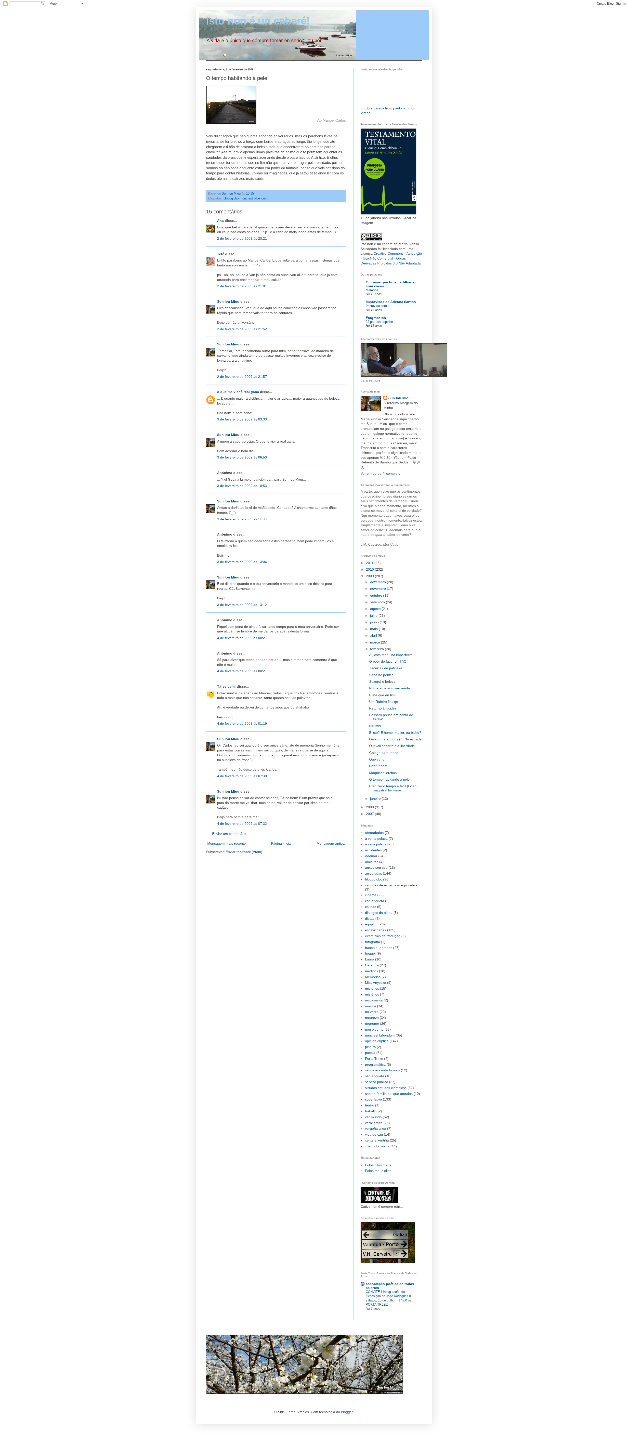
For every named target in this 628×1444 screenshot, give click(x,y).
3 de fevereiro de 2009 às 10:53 (242, 486)
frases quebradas (378, 948)
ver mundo (373, 1117)
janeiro (376, 799)
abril (374, 635)
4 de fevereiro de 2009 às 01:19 (242, 723)
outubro (376, 595)
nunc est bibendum (254, 198)
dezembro (378, 582)
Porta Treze (374, 1059)
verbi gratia (373, 1123)
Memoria (372, 290)
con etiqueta (374, 901)
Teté (220, 254)
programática (375, 1064)
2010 (370, 569)
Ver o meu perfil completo (380, 473)
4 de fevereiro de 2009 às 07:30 (242, 776)
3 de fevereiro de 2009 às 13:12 (242, 605)
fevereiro (377, 649)
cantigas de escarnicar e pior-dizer (392, 885)
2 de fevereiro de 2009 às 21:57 (242, 377)
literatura (372, 965)
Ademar (371, 856)
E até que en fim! (382, 695)
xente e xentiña (377, 1140)
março (375, 642)
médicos (371, 971)
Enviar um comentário (229, 834)
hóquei (370, 953)
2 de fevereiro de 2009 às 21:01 (242, 286)
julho (374, 615)
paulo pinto (401, 108)
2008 (370, 807)
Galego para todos (383, 753)
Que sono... (378, 759)
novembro (378, 589)
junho (375, 622)
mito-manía (374, 1000)
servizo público (376, 1082)
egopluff (371, 924)
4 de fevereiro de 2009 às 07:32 (242, 824)
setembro (378, 602)
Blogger (347, 1412)
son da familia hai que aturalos (389, 1094)
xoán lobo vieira (377, 1146)
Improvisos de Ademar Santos (391, 302)
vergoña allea (375, 1128)
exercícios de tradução (382, 936)
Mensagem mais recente (226, 843)
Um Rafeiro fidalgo (383, 702)
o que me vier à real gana (238, 392)
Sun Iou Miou (228, 301)
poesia (370, 1053)
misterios (372, 988)
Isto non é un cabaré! (258, 21)
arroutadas (373, 873)
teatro (369, 1105)
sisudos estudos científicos (385, 1088)
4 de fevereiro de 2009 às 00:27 (242, 638)
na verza (372, 1012)
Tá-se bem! (226, 686)
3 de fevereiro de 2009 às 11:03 (242, 519)
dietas (369, 918)
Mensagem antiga (331, 843)
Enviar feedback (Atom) (244, 852)
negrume (372, 1023)
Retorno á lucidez (382, 708)
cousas (370, 907)
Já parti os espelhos (380, 322)
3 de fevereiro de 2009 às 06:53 (242, 457)
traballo (371, 1111)
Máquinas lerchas (383, 773)
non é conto (374, 1029)
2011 (370, 563)
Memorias (372, 977)
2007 (370, 814)
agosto (376, 609)
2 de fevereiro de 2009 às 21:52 (242, 329)
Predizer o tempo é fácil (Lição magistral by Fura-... (393, 788)
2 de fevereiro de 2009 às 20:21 (242, 238)
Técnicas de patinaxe (385, 668)
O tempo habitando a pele (389, 779)
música (370, 1006)
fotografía (372, 942)
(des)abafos (374, 833)
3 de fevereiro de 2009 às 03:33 (242, 419)
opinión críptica (377, 1041)
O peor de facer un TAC (387, 661)
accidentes (373, 850)
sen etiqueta (374, 1076)
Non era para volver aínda (389, 688)
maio (374, 629)
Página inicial (281, 843)
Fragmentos (376, 318)
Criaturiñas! (378, 766)
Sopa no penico (381, 675)
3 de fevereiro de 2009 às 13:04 (242, 562)
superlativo (373, 1099)
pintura (370, 1047)
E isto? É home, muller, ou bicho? (395, 733)
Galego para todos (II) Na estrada (395, 739)
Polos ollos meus (378, 1165)
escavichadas (375, 930)
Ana (220, 221)
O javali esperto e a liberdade (392, 746)
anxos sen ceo (376, 867)
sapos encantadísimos (382, 1070)
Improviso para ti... (379, 306)
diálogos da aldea (378, 913)
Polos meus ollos (378, 1171)
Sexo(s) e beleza (382, 681)
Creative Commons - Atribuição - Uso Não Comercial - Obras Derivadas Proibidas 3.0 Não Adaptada (391, 258)
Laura (369, 959)
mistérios (372, 994)
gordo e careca (372, 108)
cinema (370, 895)
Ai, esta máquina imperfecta (391, 655)
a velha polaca (376, 838)
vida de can (374, 1134)
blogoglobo (231, 198)
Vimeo (365, 113)
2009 (370, 576)
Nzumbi (375, 726)
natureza (372, 1018)
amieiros (371, 862)
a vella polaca (375, 844)
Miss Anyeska (375, 983)
